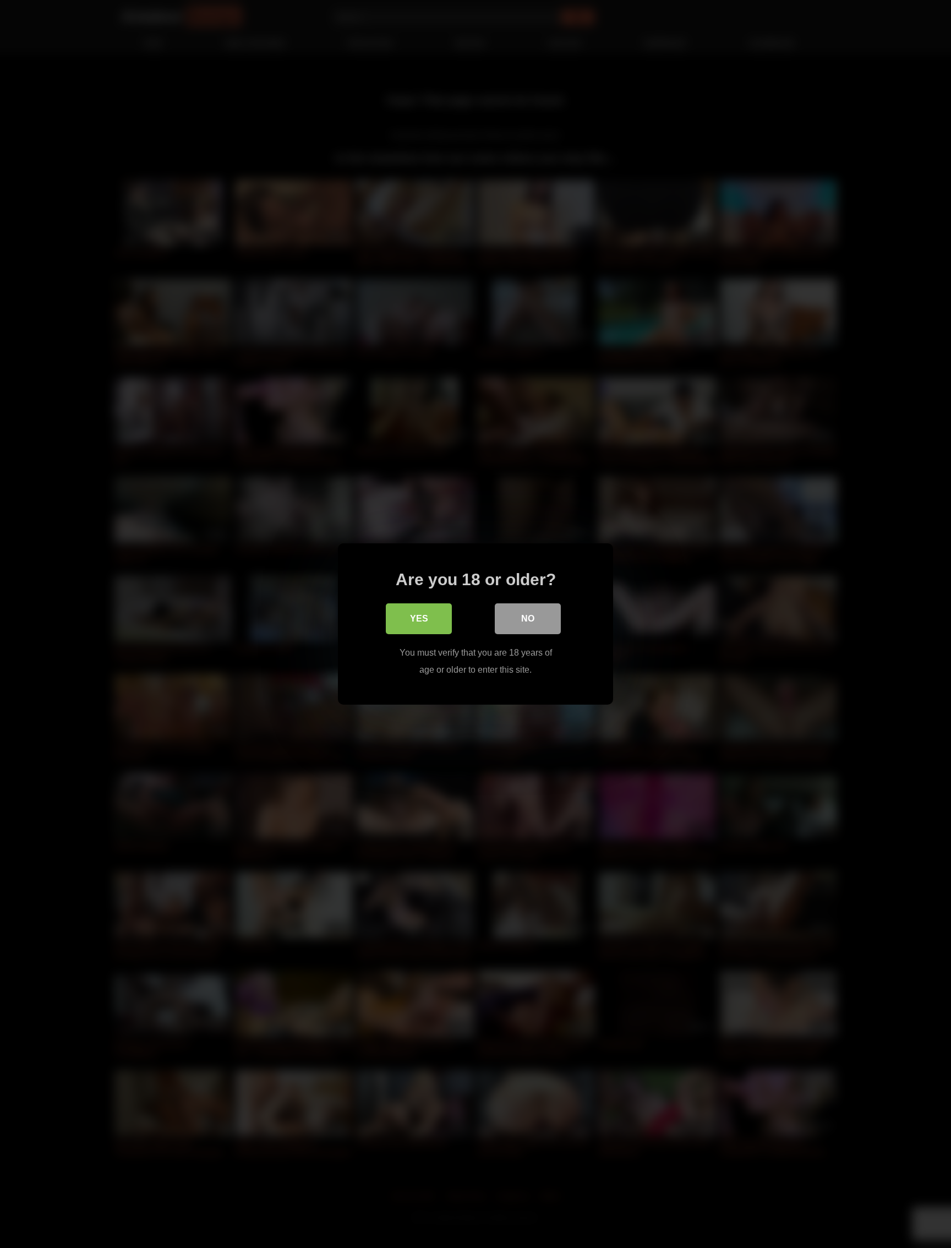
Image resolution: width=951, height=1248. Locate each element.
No (527, 618)
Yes (419, 618)
